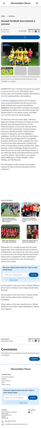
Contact (4, 379)
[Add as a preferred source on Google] (22, 31)
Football (12, 16)
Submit (33, 275)
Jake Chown (6, 29)
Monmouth (28, 103)
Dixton (6, 96)
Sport (3, 16)
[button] (4, 3)
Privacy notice (13, 280)
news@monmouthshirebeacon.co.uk (16, 424)
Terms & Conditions (8, 377)
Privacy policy (6, 381)
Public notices (6, 384)
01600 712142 (11, 421)
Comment (34, 359)
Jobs (3, 383)
